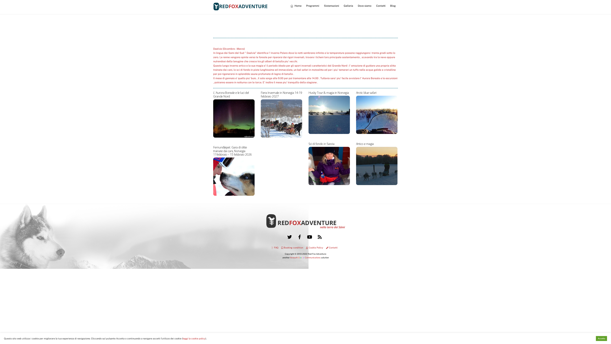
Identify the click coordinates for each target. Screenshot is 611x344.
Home (298, 5)
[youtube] (310, 236)
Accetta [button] (601, 338)
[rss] (320, 236)
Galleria (348, 5)
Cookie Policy (315, 247)
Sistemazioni (331, 5)
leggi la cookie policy (194, 338)
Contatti (381, 5)
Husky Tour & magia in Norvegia (329, 93)
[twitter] (290, 236)
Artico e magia (365, 144)
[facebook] (300, 236)
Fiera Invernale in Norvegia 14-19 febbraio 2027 (281, 94)
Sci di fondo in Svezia (321, 144)
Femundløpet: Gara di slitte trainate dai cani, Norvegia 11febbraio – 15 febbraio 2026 (232, 150)
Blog (393, 5)
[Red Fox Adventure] (240, 8)
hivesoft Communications (305, 257)
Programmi (312, 5)
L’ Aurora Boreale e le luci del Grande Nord (231, 94)
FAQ (275, 247)
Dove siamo (364, 5)
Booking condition (293, 247)
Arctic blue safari (366, 93)
